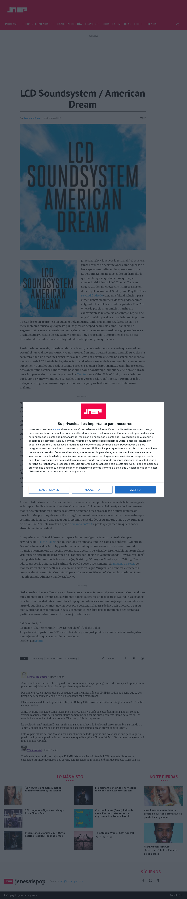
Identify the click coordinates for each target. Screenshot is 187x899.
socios (56, 429)
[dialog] (93, 449)
